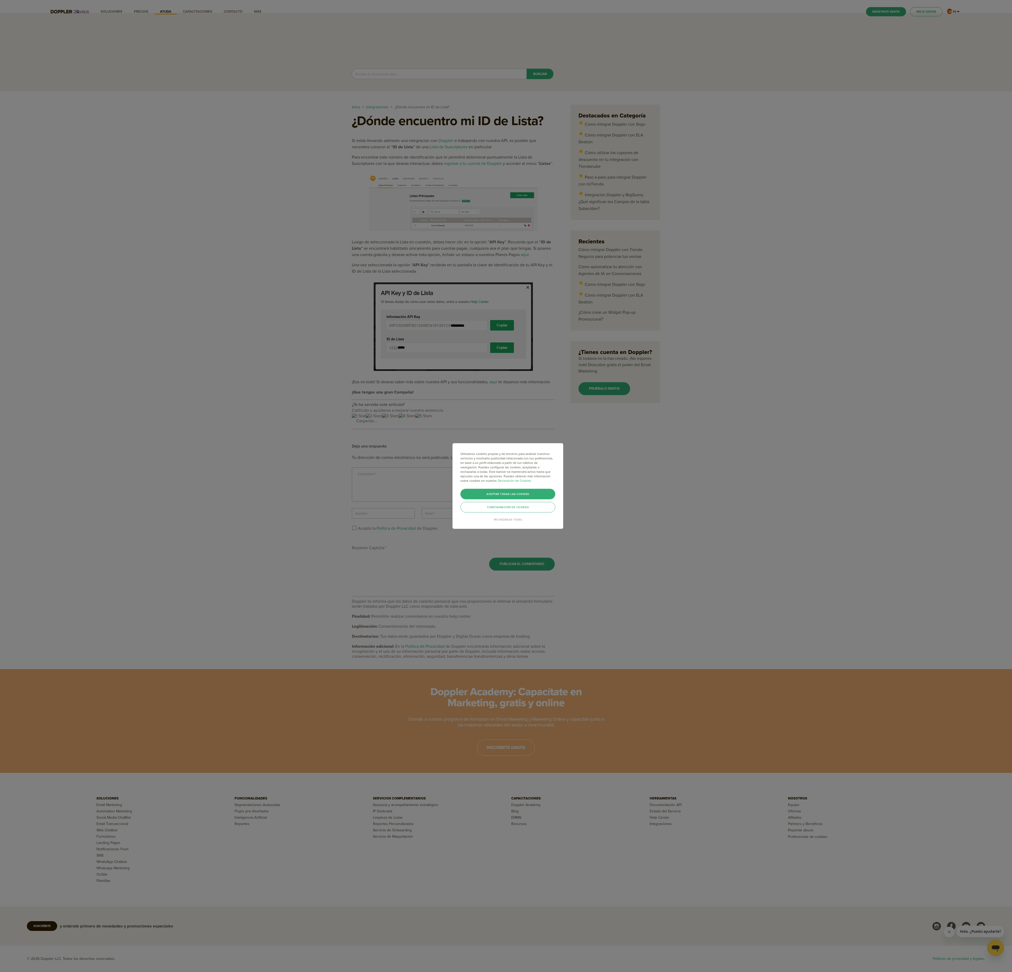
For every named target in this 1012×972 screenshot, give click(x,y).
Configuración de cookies (508, 507)
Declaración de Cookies (514, 481)
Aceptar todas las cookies (507, 494)
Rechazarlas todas (508, 519)
